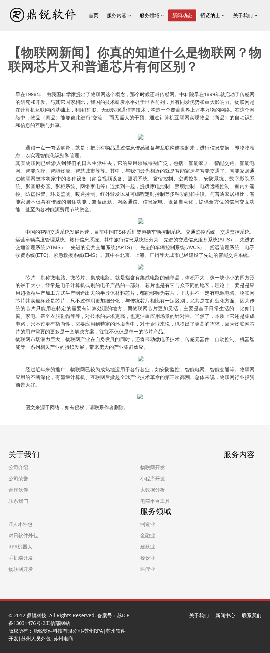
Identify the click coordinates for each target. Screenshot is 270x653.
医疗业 (147, 569)
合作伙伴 (18, 489)
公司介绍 (18, 467)
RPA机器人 (20, 546)
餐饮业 (147, 557)
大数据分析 (152, 489)
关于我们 (243, 15)
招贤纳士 (210, 15)
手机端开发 (20, 557)
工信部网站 (57, 623)
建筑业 (147, 546)
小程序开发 (152, 478)
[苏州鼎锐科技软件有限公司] (42, 14)
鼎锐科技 (36, 615)
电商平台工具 (155, 501)
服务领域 (150, 15)
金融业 (147, 535)
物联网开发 (152, 467)
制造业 (147, 524)
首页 (93, 15)
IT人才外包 (20, 524)
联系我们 (18, 501)
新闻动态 (182, 15)
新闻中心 (225, 615)
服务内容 (117, 15)
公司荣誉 (18, 478)
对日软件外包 (23, 535)
